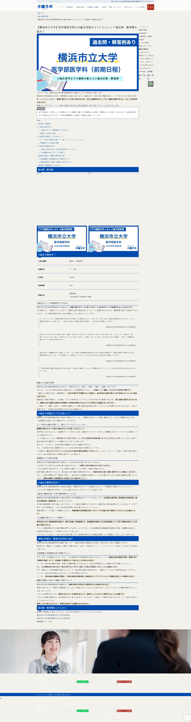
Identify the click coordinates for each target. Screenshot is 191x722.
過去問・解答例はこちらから (49, 165)
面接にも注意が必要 (47, 133)
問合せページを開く (124, 682)
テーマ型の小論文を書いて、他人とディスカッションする (62, 139)
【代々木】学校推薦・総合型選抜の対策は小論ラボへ (56, 695)
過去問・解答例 (45, 123)
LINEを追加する (82, 682)
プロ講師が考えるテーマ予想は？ (52, 152)
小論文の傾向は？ (45, 127)
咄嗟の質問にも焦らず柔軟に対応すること (56, 162)
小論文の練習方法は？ (47, 146)
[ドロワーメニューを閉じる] (0, 698)
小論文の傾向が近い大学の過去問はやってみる (58, 149)
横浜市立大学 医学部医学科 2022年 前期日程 (53, 618)
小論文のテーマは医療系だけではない (54, 130)
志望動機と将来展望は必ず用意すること (55, 159)
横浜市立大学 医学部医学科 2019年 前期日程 (53, 615)
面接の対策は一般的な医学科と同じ (52, 155)
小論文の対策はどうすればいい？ (51, 136)
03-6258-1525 (144, 52)
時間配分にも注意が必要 (49, 143)
